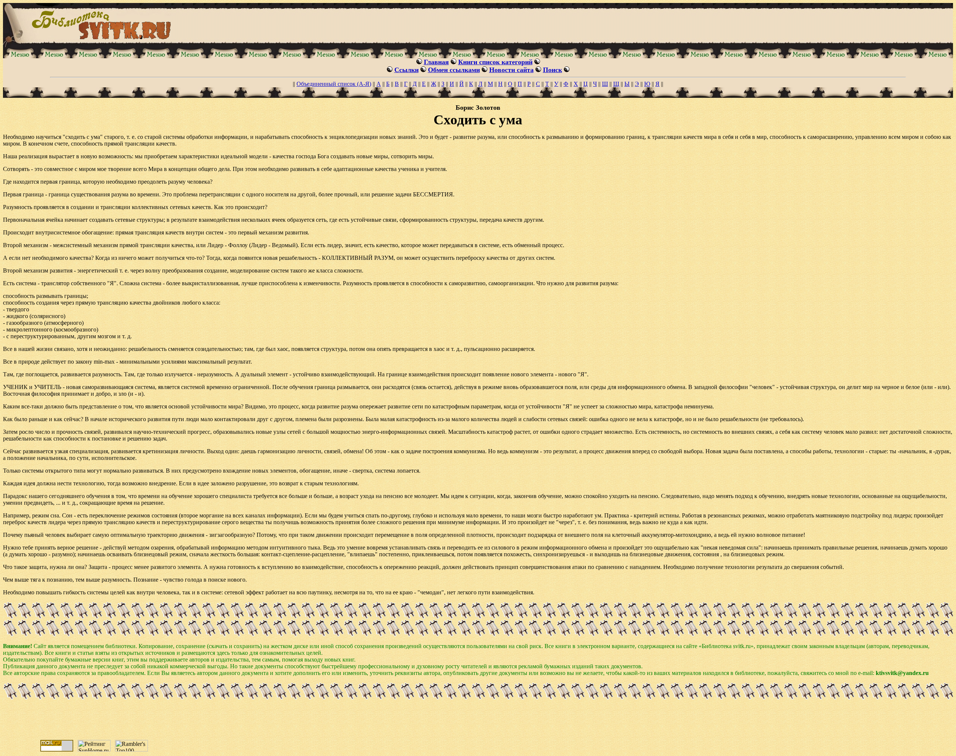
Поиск (552, 70)
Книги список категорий (495, 62)
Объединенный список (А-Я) (334, 84)
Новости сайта (511, 70)
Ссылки (406, 70)
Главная (436, 62)
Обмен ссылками (454, 70)
